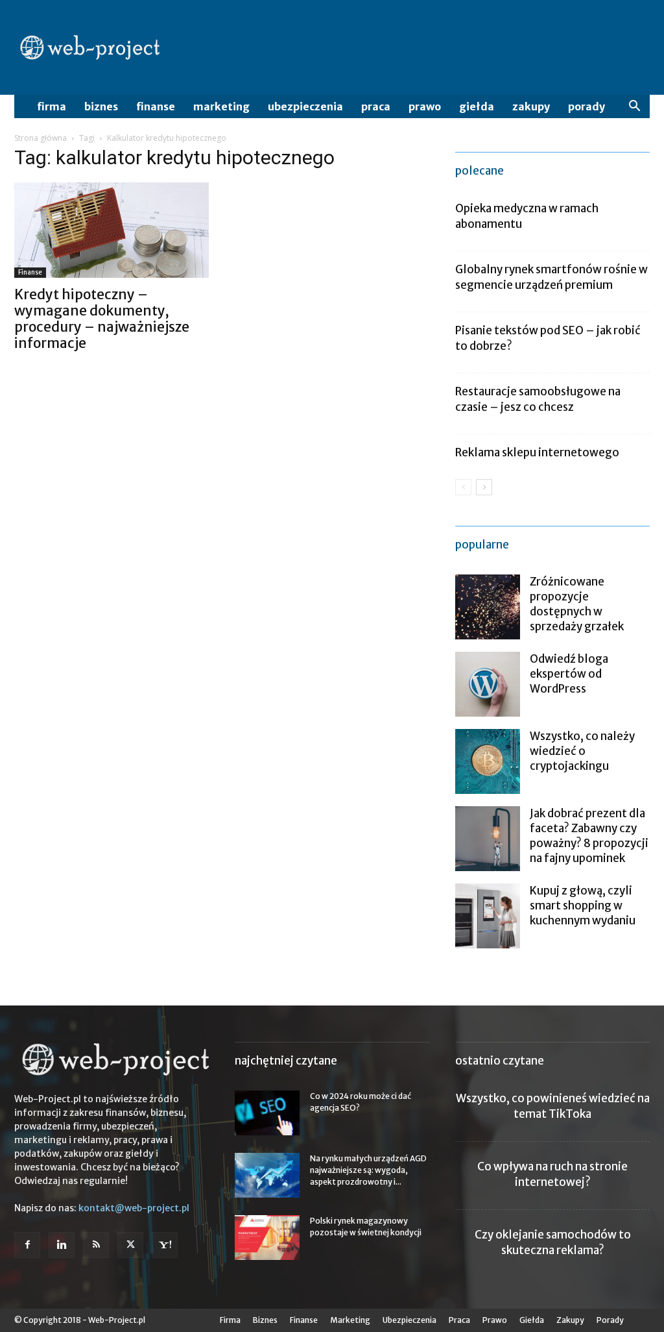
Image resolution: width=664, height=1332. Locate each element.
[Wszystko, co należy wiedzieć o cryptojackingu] (487, 761)
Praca (375, 106)
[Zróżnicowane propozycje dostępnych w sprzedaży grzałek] (487, 606)
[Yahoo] (165, 1245)
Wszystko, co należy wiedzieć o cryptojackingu (582, 751)
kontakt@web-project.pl (133, 1208)
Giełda (476, 106)
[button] (634, 107)
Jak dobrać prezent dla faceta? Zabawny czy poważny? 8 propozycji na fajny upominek (589, 835)
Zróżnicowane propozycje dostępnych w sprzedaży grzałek (577, 604)
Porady (586, 106)
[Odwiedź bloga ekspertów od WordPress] (487, 684)
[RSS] (96, 1245)
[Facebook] (27, 1245)
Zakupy (531, 106)
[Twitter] (130, 1245)
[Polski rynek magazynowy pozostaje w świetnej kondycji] (267, 1237)
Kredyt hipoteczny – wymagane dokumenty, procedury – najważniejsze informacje (101, 319)
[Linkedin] (62, 1245)
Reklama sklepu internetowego (537, 452)
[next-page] (484, 487)
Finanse (155, 106)
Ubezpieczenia (305, 106)
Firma (51, 106)
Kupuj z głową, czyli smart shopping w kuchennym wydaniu (582, 905)
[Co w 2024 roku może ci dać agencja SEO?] (267, 1113)
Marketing (221, 106)
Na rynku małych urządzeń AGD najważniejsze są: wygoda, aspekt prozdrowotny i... (368, 1170)
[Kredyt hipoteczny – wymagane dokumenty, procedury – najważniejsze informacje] (111, 230)
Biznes (101, 106)
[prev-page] (463, 487)
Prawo (425, 106)
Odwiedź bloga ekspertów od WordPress (569, 674)
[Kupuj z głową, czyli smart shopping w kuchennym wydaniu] (487, 915)
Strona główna (40, 137)
